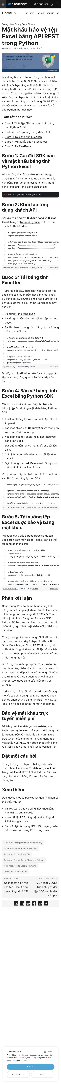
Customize (18, 1074)
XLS (27, 81)
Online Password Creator (15, 871)
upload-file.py (9, 367)
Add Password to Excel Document (20, 866)
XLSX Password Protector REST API (20, 848)
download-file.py (10, 588)
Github (6, 684)
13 (34, 738)
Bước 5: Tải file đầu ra (18, 146)
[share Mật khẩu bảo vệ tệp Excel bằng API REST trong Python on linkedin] (22, 904)
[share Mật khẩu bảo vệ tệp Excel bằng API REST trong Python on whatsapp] (40, 904)
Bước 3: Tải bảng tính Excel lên (23, 136)
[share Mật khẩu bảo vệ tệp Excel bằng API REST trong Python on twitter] (16, 904)
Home (7, 13)
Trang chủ (7, 24)
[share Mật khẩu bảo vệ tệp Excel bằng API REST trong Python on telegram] (46, 904)
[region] (30, 248)
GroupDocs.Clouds (25, 24)
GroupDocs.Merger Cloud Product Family (23, 842)
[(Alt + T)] (14, 13)
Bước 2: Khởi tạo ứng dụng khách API (27, 132)
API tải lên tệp (39, 318)
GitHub (39, 268)
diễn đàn (43, 776)
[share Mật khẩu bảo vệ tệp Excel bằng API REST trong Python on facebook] (34, 904)
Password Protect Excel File (17, 854)
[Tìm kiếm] (57, 4)
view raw (54, 268)
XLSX (34, 81)
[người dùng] (52, 4)
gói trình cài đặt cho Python (36, 182)
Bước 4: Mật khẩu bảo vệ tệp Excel (26, 141)
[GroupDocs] (17, 4)
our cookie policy (19, 1061)
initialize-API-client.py (12, 268)
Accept (31, 1067)
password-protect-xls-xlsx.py (16, 507)
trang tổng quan (30, 222)
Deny (43, 1074)
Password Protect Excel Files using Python (23, 860)
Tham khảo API (47, 664)
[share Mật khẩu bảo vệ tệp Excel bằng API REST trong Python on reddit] (28, 904)
